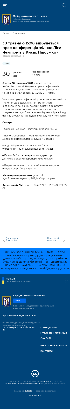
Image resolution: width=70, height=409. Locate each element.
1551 (4, 330)
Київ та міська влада (53, 345)
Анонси (19, 33)
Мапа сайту (35, 395)
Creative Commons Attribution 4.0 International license (33, 382)
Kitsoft (28, 391)
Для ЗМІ (45, 338)
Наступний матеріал (53, 239)
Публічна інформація (54, 333)
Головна (6, 33)
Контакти (46, 351)
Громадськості (49, 327)
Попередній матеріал (12, 239)
